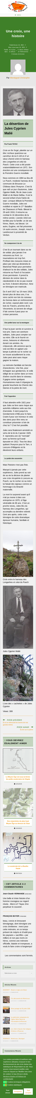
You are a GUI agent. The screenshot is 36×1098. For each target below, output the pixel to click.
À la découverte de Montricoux (20, 998)
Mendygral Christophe (20, 78)
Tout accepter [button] (28, 1091)
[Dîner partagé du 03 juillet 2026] (6, 1009)
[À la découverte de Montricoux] (6, 999)
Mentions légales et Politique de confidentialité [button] (14, 1078)
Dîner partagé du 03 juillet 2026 (20, 1008)
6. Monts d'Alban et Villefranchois (23, 50)
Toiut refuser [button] (7, 1091)
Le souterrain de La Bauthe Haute (18, 867)
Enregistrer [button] (18, 1091)
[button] (5, 1082)
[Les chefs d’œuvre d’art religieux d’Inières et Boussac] (6, 1031)
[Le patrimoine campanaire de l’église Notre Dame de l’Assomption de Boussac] (6, 1020)
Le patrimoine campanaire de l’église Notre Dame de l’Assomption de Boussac (20, 1019)
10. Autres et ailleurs (12, 50)
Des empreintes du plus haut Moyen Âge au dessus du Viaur (18, 822)
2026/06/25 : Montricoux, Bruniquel (13, 1038)
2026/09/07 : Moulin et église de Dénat (15, 990)
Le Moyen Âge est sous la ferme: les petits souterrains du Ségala (18, 778)
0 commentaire (14, 992)
